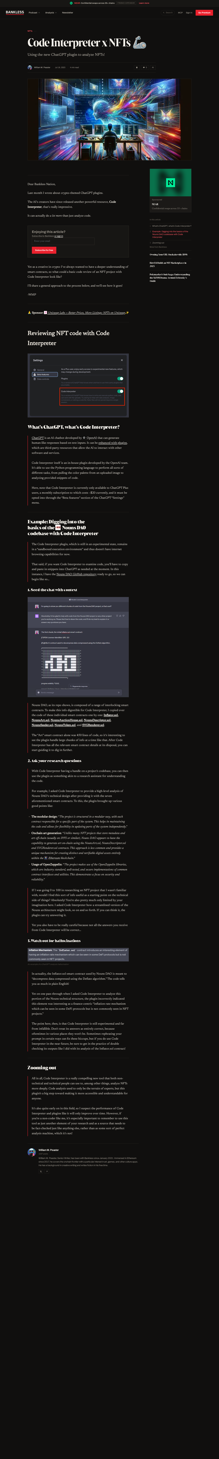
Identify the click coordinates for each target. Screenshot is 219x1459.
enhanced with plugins (112, 442)
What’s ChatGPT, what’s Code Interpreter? (171, 226)
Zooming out (158, 243)
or (58, 236)
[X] (41, 1171)
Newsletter (67, 12)
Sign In (189, 13)
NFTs (30, 31)
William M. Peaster (42, 67)
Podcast (33, 12)
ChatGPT (38, 438)
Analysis (49, 12)
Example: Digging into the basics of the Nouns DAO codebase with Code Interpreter (170, 234)
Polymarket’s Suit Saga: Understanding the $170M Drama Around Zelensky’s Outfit (170, 277)
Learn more (144, 3)
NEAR (77, 3)
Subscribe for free (44, 250)
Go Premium (204, 13)
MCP (180, 13)
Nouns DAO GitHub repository (76, 574)
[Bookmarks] (137, 67)
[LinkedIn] (47, 1171)
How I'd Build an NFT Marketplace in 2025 (168, 264)
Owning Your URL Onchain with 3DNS (168, 254)
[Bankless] (15, 13)
